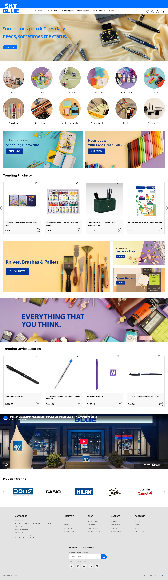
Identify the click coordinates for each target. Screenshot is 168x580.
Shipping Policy (116, 532)
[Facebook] (71, 566)
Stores (66, 525)
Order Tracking (139, 532)
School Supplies (68, 11)
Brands (111, 11)
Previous (3, 492)
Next (165, 492)
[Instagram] (78, 566)
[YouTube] (84, 566)
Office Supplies (83, 11)
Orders (137, 525)
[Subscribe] (104, 556)
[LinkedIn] (90, 566)
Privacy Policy (115, 521)
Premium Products (94, 532)
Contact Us (68, 528)
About (66, 521)
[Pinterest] (97, 566)
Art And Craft (53, 11)
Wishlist (137, 528)
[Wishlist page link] (147, 11)
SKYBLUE (162, 576)
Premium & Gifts (99, 11)
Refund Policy (115, 525)
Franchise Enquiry (70, 532)
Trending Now (39, 11)
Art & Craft (91, 525)
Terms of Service (116, 528)
